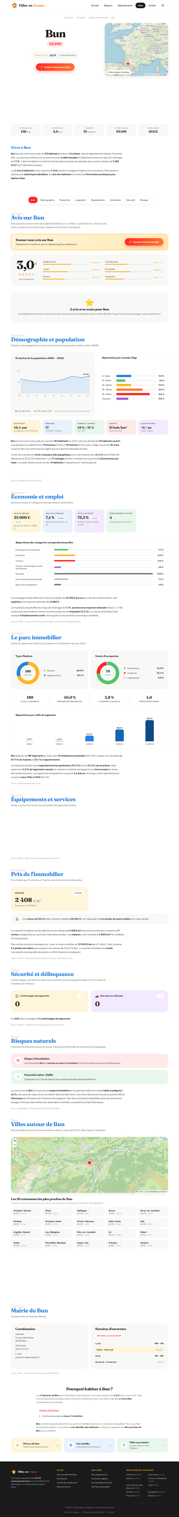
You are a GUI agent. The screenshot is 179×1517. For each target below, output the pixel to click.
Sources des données (67, 1474)
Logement (80, 200)
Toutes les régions (99, 1478)
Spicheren (134, 1474)
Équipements (98, 200)
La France (68, 17)
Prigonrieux (156, 1474)
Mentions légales (72, 1512)
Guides (152, 5)
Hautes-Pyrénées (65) (98, 17)
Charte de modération (67, 1482)
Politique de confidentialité (93, 1512)
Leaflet (149, 75)
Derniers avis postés (100, 1486)
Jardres (133, 1492)
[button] (89, 1162)
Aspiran (133, 1478)
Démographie (47, 200)
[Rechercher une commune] (163, 5)
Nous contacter (64, 1486)
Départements (125, 5)
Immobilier (115, 200)
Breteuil (154, 1495)
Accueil (95, 5)
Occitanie (80, 17)
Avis (33, 200)
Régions (108, 5)
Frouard (133, 1495)
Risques (144, 200)
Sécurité (130, 200)
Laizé (153, 1485)
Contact (111, 1512)
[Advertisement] (89, 100)
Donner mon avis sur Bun (57, 67)
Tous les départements (101, 1482)
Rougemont (157, 1492)
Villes (140, 5)
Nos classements (99, 1474)
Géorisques (23, 1108)
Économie (65, 200)
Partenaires (62, 1478)
